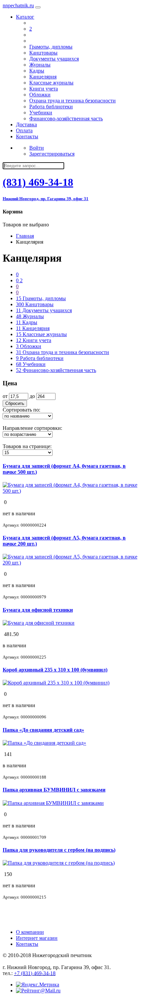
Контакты (27, 136)
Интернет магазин (37, 938)
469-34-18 (38, 182)
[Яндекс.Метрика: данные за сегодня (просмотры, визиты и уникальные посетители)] (37, 985)
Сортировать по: (21, 410)
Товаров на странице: (27, 446)
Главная (25, 236)
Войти (36, 148)
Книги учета (43, 88)
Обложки (40, 94)
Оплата (24, 130)
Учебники (40, 112)
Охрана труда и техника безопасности (72, 100)
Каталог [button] (25, 17)
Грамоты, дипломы (50, 47)
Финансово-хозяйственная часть (66, 118)
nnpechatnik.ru (18, 5)
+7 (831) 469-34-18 (35, 973)
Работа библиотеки (51, 106)
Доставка (26, 124)
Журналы (40, 64)
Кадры (36, 70)
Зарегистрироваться (51, 154)
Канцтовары (43, 53)
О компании (30, 932)
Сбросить (14, 403)
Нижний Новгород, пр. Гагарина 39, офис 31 (45, 198)
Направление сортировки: (32, 428)
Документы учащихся (54, 59)
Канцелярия (43, 76)
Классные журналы (51, 82)
